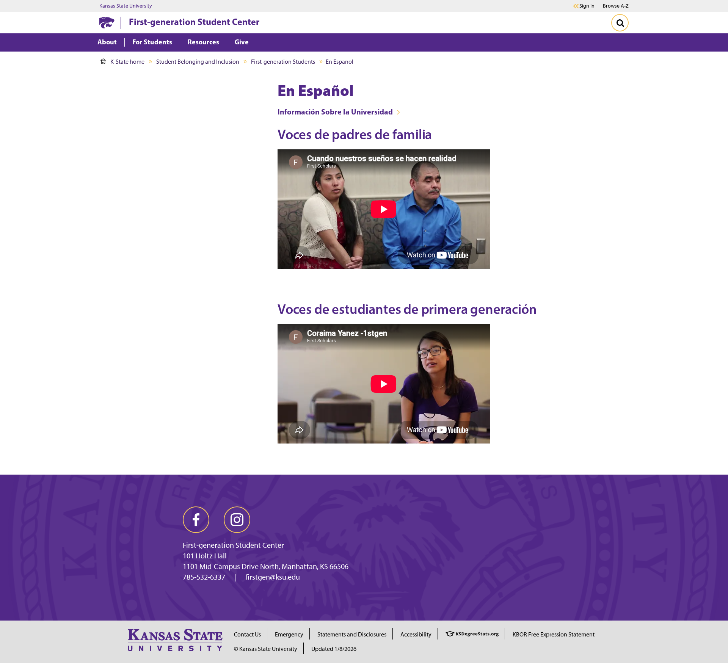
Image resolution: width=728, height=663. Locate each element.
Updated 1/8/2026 (333, 648)
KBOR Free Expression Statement (554, 634)
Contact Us (247, 634)
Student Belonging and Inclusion (197, 61)
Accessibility (415, 634)
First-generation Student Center (194, 21)
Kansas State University (125, 6)
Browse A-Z (616, 6)
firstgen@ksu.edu (272, 576)
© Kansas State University (265, 648)
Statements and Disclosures (351, 634)
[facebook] (196, 519)
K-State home (127, 61)
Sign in (587, 6)
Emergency (289, 634)
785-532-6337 (204, 576)
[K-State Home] (107, 22)
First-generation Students (283, 61)
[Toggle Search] (620, 22)
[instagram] (237, 519)
